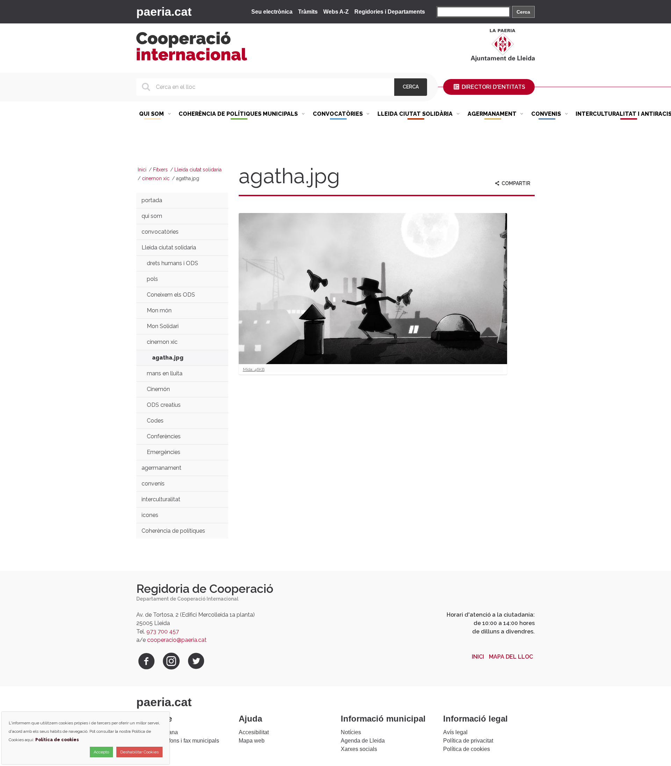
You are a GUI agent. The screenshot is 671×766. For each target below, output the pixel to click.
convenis (153, 483)
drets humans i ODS (172, 263)
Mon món (159, 310)
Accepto (101, 752)
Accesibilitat (254, 732)
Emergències (163, 452)
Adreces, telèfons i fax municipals (177, 741)
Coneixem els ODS (171, 294)
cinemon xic (155, 178)
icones (150, 515)
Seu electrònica (272, 12)
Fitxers (160, 169)
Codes (155, 420)
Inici (142, 169)
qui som (152, 216)
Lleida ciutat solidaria (198, 169)
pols (152, 279)
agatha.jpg (167, 357)
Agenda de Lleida (363, 741)
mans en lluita (164, 373)
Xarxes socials (359, 749)
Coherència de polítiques (173, 530)
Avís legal (455, 732)
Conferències (164, 436)
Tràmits (308, 12)
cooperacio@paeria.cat (177, 640)
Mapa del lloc (511, 656)
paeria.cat (164, 11)
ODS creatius (164, 405)
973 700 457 (162, 631)
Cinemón (158, 389)
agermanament (161, 467)
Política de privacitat (468, 741)
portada (152, 200)
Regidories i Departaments (389, 12)
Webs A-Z (336, 12)
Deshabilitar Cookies (139, 752)
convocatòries (160, 231)
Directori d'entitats (492, 87)
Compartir (515, 183)
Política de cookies (466, 749)
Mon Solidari (163, 326)
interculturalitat (161, 499)
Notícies (351, 732)
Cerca (523, 12)
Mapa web (252, 741)
